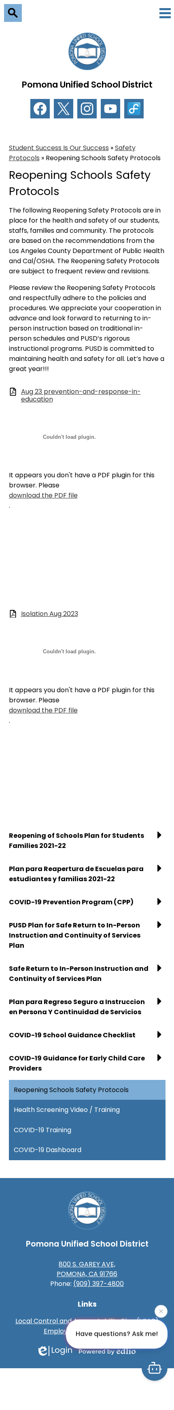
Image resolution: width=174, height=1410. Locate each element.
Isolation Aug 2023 (49, 614)
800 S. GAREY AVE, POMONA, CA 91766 (87, 1269)
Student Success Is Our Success (59, 147)
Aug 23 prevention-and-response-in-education (81, 395)
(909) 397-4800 (98, 1283)
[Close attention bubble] (161, 1311)
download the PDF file (43, 495)
